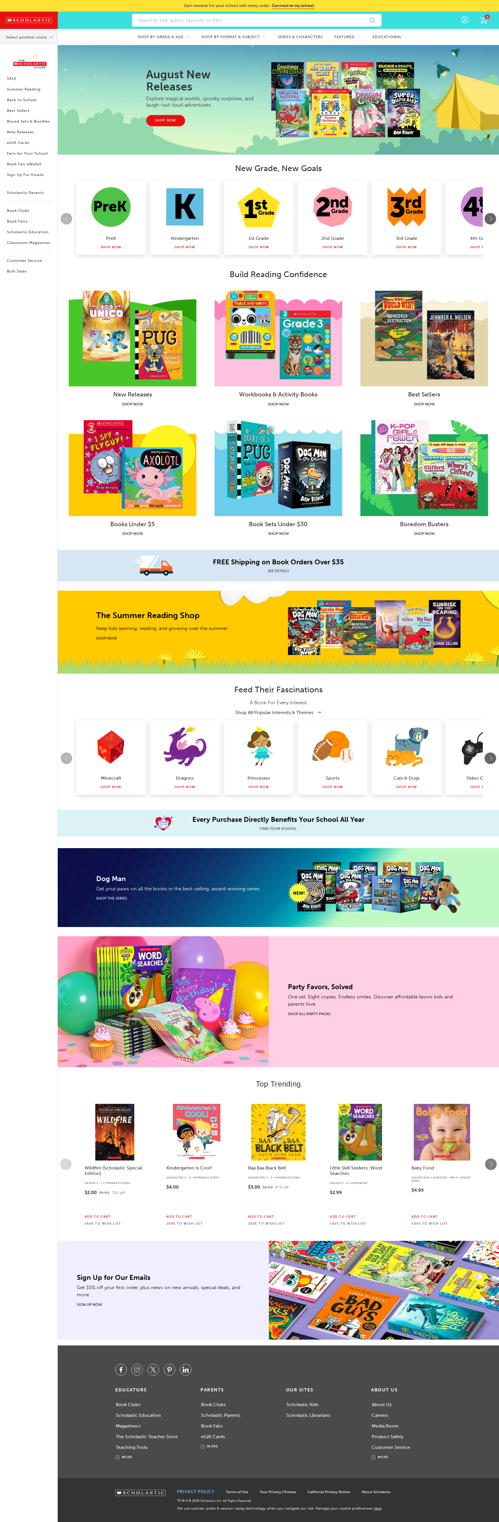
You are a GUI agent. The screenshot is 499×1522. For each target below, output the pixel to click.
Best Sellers (18, 110)
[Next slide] (490, 219)
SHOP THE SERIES (111, 898)
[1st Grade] (258, 207)
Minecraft (111, 778)
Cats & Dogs (407, 778)
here (377, 1508)
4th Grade (480, 238)
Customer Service (24, 260)
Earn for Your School (27, 153)
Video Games (480, 778)
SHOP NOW (132, 404)
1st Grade (259, 238)
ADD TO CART (98, 1217)
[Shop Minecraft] (110, 746)
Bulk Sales (17, 271)
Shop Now (111, 247)
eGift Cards (18, 142)
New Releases (20, 132)
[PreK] (110, 207)
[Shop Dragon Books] (184, 746)
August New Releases (178, 80)
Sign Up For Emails (25, 175)
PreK (111, 238)
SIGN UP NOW (89, 1304)
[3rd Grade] (406, 207)
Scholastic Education (28, 232)
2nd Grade (332, 238)
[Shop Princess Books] (258, 746)
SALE (11, 78)
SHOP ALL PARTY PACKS (309, 1014)
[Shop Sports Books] (332, 746)
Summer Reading (24, 89)
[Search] (372, 20)
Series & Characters (300, 37)
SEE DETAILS (278, 571)
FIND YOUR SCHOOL (278, 828)
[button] (66, 1164)
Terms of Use (237, 1492)
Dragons (185, 778)
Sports (333, 778)
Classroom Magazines (28, 242)
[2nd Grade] (332, 207)
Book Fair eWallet (24, 164)
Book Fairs (17, 221)
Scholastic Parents (25, 192)
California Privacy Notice (329, 1492)
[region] (278, 1164)
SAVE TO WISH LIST (103, 1224)
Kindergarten (185, 238)
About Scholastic (376, 1492)
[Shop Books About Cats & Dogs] (406, 746)
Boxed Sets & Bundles (28, 121)
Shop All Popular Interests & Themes (274, 712)
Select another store (27, 37)
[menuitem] (163, 37)
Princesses (258, 778)
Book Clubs (18, 210)
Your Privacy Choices (278, 1492)
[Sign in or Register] (465, 20)
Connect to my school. (293, 5)
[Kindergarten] (184, 207)
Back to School (22, 100)
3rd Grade (406, 238)
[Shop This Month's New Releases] (348, 99)
